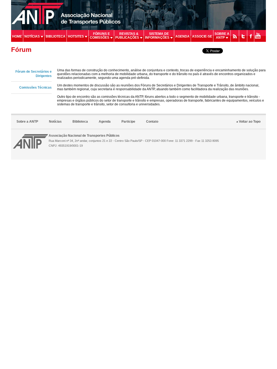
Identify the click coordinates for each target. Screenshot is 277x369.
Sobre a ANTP (27, 121)
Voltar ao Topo (249, 121)
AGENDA (182, 36)
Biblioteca (80, 121)
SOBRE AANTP (222, 35)
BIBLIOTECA (55, 36)
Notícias (55, 121)
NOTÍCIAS (32, 36)
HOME (17, 36)
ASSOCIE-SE (202, 36)
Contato (152, 121)
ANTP (30, 141)
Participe (128, 121)
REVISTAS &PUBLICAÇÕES (127, 35)
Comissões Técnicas (35, 87)
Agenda (105, 121)
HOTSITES (76, 36)
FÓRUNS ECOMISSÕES (100, 35)
